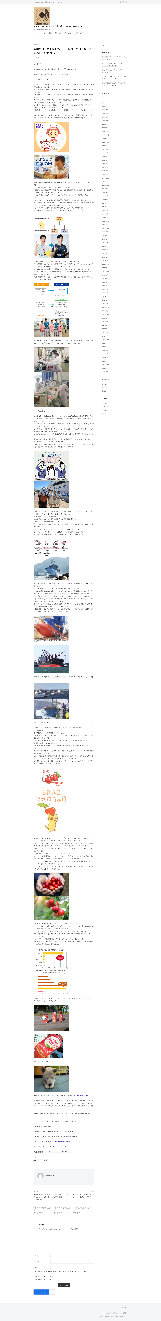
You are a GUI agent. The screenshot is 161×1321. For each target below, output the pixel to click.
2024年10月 (105, 185)
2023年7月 (105, 239)
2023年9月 (105, 232)
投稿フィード (106, 406)
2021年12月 (105, 307)
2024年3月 (105, 210)
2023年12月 (105, 221)
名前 (36, 1255)
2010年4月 (105, 354)
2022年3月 (105, 296)
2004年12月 (105, 364)
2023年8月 (105, 235)
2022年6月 (105, 285)
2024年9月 (105, 189)
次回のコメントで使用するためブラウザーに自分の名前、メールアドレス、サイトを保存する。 (62, 1271)
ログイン (104, 403)
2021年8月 (105, 321)
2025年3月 (105, 167)
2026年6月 (105, 113)
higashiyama (50, 1175)
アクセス (60, 2)
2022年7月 (105, 282)
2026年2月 (105, 128)
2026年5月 (105, 117)
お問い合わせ (50, 2)
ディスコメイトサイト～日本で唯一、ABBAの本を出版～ (58, 26)
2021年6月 (105, 329)
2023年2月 (105, 257)
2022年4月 (105, 293)
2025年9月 (105, 146)
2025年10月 (105, 142)
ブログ (76, 33)
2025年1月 (105, 174)
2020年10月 (105, 339)
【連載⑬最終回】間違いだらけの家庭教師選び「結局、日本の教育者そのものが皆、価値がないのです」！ (48, 1197)
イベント (104, 387)
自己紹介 (49, 33)
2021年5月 (105, 332)
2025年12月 (105, 135)
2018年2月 (105, 350)
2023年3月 (105, 253)
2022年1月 (105, 303)
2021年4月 (105, 336)
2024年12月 (105, 178)
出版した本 (58, 33)
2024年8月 (105, 192)
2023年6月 (105, 242)
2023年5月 (105, 246)
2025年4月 (105, 163)
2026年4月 (105, 120)
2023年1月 (105, 260)
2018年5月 (105, 346)
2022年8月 (105, 278)
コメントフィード (107, 410)
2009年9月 (105, 361)
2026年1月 (105, 131)
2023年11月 (105, 224)
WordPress (109, 1316)
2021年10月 (105, 314)
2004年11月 (105, 368)
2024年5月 (105, 203)
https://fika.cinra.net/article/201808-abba (57, 1152)
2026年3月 (105, 124)
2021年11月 (105, 311)
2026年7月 (105, 110)
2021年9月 (105, 318)
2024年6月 (105, 199)
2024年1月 (105, 217)
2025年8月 (105, 149)
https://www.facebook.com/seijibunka (58, 1141)
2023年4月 (105, 250)
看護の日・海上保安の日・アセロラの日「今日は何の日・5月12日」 (42, 1208)
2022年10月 (105, 271)
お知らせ (42, 33)
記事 (81, 33)
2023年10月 (105, 228)
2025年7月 (105, 153)
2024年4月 (105, 207)
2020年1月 (105, 343)
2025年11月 (105, 138)
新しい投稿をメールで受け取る (44, 1279)
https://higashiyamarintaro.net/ (78, 1095)
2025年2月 (105, 171)
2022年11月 (105, 268)
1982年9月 (105, 372)
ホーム (35, 33)
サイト (35, 1267)
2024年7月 (105, 196)
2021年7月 (105, 325)
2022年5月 (105, 289)
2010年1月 (105, 357)
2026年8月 (105, 106)
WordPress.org (106, 413)
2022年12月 (105, 264)
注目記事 (36, 44)
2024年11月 (105, 181)
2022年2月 (105, 300)
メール (36, 1261)
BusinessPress (123, 1316)
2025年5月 (105, 160)
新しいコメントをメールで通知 (44, 1276)
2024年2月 (105, 214)
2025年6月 (105, 156)
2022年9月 (105, 275)
